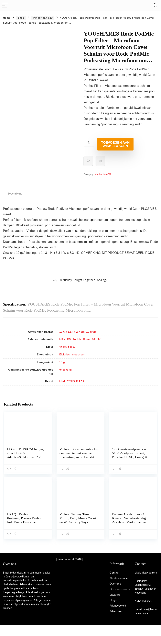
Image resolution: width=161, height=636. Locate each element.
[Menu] (4, 5)
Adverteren (116, 611)
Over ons (115, 583)
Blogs (113, 600)
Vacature (115, 594)
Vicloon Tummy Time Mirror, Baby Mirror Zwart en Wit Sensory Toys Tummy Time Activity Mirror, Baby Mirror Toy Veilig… (77, 524)
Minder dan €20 (43, 17)
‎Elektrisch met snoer (72, 354)
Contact (114, 572)
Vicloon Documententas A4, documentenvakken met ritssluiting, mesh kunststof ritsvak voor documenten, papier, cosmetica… (78, 457)
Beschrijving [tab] (14, 193)
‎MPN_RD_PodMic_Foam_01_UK (80, 339)
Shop (21, 17)
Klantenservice (119, 578)
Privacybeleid (118, 605)
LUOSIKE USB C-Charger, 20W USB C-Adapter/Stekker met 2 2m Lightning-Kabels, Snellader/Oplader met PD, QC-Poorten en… (25, 459)
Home (6, 17)
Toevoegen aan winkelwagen (115, 144)
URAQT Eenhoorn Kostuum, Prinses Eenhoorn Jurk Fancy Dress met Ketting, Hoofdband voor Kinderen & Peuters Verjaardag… (26, 524)
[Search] (155, 5)
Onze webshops (120, 589)
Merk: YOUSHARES (71, 381)
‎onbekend (65, 369)
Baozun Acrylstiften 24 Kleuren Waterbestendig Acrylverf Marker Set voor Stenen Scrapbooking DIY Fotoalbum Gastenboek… (130, 522)
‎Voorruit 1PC (67, 346)
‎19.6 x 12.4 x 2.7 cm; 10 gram (78, 331)
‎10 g (62, 362)
